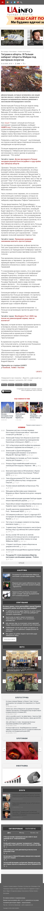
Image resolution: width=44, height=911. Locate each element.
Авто (25, 888)
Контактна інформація (14, 905)
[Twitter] (14, 2)
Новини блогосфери (24, 51)
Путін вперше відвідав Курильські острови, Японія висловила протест (21, 418)
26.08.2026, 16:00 (11, 706)
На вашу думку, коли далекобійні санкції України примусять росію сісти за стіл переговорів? (22, 607)
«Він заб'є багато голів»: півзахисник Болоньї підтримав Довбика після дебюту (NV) (20, 723)
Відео (8, 891)
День (9, 832)
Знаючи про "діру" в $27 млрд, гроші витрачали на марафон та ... (12, 42)
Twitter (14, 368)
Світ (39, 886)
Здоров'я (31, 888)
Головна (5, 886)
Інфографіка (22, 766)
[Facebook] (11, 2)
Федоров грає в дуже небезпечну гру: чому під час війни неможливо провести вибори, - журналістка (26, 584)
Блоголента (25, 891)
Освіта (21, 888)
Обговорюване (16, 829)
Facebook (6, 368)
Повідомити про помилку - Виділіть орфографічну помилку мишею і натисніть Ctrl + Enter (21, 379)
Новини (21, 427)
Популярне (30, 829)
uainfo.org (23, 900)
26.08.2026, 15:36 (11, 719)
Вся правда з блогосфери (9, 51)
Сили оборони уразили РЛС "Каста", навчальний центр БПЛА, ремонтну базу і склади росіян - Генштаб (23, 480)
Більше (21, 563)
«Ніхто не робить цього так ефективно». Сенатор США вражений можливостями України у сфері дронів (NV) (23, 717)
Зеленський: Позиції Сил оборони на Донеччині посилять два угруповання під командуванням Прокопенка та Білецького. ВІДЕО (22, 440)
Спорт (37, 888)
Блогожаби (22, 738)
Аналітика (22, 570)
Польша (4, 384)
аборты (26, 384)
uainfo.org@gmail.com (27, 905)
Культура (6, 888)
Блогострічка (22, 698)
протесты (11, 384)
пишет (7, 123)
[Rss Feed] (7, 2)
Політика (20, 886)
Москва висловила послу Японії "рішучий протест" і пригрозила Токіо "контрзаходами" (7, 418)
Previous (2, 38)
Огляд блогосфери (16, 891)
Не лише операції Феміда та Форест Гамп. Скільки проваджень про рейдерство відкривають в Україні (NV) (23, 703)
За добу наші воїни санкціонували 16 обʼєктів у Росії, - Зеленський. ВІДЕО (22, 691)
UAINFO (39, 372)
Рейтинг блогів (33, 891)
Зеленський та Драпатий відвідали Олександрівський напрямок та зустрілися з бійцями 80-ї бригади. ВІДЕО (21, 453)
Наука (11, 888)
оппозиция (19, 384)
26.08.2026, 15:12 (11, 733)
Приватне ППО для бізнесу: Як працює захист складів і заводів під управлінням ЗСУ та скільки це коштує (25, 593)
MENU (2, 2)
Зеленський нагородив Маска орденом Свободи (23, 550)
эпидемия (33, 384)
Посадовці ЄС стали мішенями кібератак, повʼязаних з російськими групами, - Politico (26, 575)
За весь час (34, 832)
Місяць (21, 832)
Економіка (34, 886)
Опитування (22, 603)
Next (42, 38)
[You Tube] (17, 2)
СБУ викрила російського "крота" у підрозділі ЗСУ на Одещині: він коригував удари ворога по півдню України (24, 517)
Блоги (22, 790)
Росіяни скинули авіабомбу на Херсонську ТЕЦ (22, 486)
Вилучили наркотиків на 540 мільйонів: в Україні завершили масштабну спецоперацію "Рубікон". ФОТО (23, 473)
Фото (21, 647)
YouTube (21, 368)
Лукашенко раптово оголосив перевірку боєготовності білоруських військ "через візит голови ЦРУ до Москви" (22, 432)
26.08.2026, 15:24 (11, 725)
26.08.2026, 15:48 (11, 714)
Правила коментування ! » (34, 425)
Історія (16, 888)
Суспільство (27, 886)
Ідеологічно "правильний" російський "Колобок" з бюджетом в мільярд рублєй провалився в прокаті (25, 813)
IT (27, 888)
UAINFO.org (5, 127)
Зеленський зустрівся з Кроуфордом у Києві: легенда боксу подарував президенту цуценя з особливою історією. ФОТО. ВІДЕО (22, 668)
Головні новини (13, 886)
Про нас (5, 905)
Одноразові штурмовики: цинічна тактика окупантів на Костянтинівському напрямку (26, 795)
